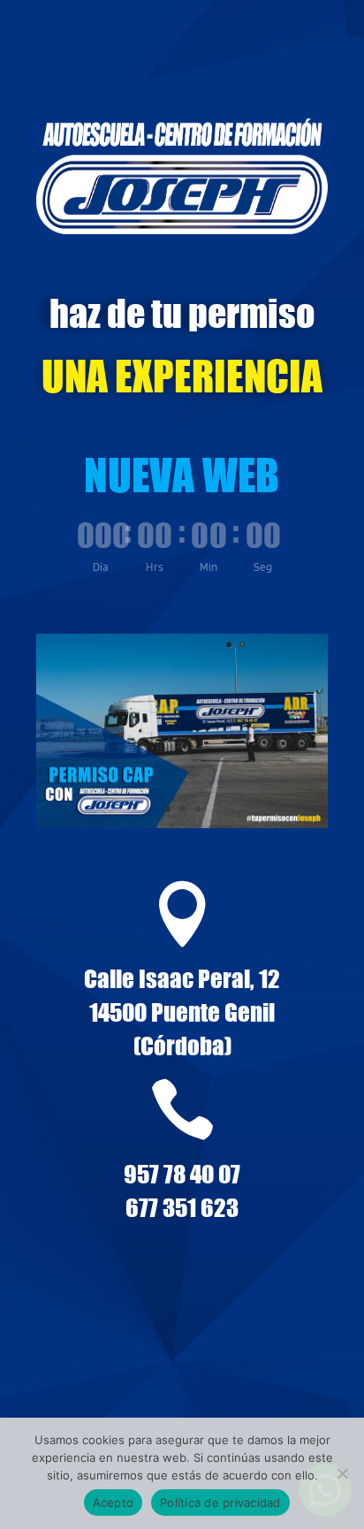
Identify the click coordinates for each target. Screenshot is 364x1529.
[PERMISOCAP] (182, 822)
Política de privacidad (220, 1502)
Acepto (113, 1502)
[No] (342, 1473)
